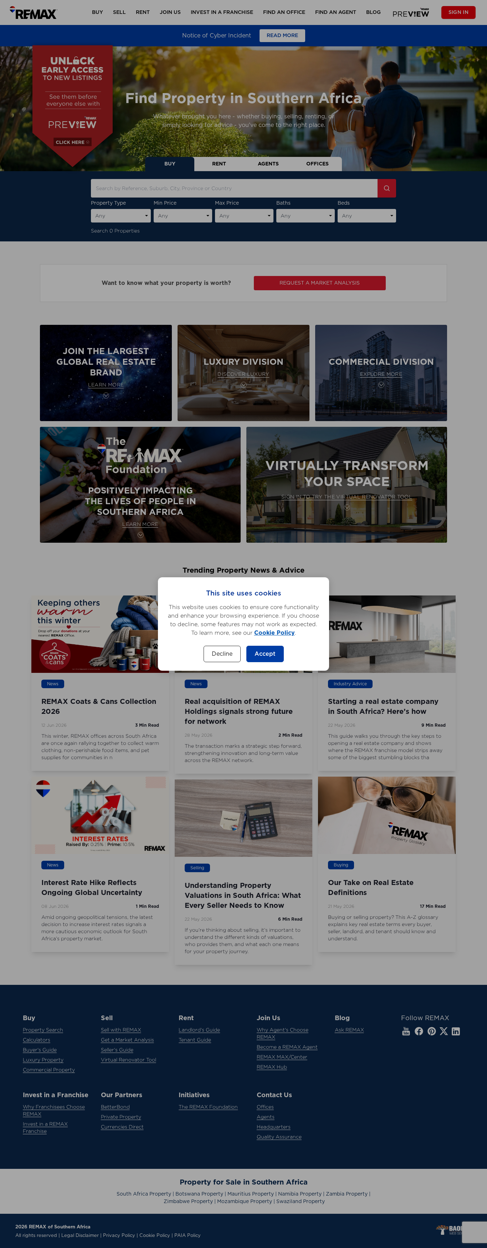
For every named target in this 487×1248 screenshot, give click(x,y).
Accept (265, 654)
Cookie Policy (274, 633)
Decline (222, 654)
